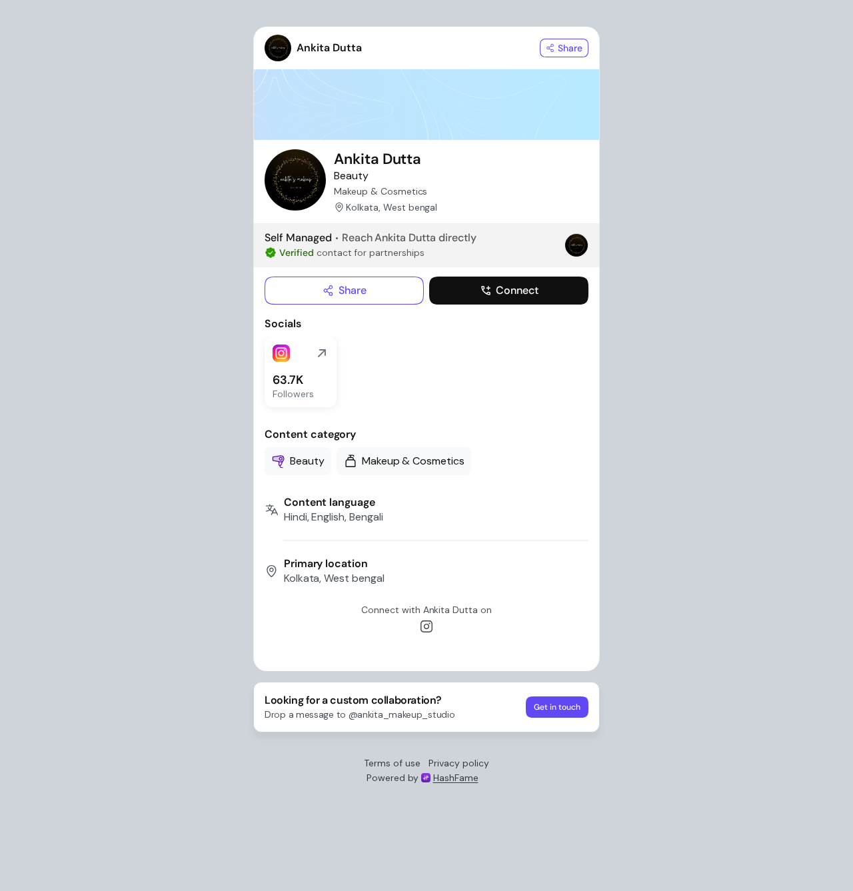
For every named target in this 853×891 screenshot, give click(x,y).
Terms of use (392, 763)
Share (353, 290)
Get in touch (557, 707)
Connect (517, 290)
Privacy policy (458, 763)
